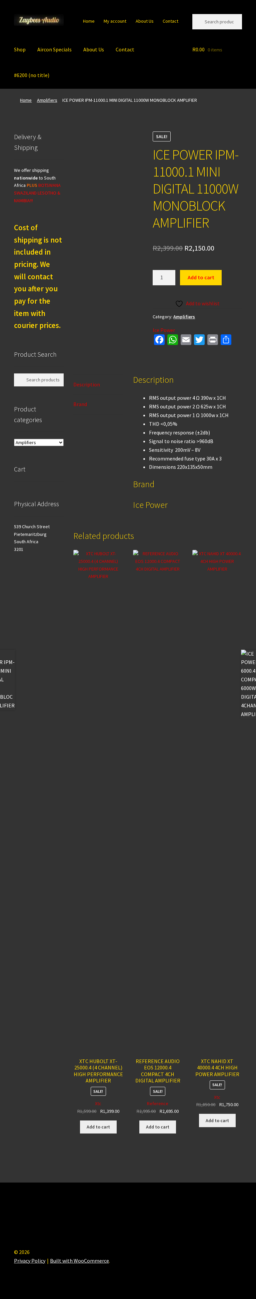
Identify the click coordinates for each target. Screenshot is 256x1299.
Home (89, 21)
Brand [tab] (80, 404)
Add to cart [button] (98, 1127)
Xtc (98, 1103)
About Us (145, 21)
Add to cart (201, 277)
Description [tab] (86, 384)
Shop (20, 49)
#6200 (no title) (31, 75)
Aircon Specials (54, 49)
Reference (157, 1103)
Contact (170, 21)
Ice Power (164, 330)
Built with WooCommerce (79, 1260)
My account (115, 21)
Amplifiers (47, 100)
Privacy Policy (29, 1260)
